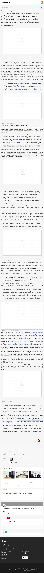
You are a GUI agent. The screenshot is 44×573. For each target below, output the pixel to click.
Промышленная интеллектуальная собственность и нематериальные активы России (22, 340)
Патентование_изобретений (25, 446)
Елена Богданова (13, 462)
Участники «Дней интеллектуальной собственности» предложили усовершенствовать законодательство (21, 481)
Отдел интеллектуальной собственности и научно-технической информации (23, 456)
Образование (25, 543)
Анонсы (5, 491)
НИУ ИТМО (26, 448)
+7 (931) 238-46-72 (4, 554)
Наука (23, 541)
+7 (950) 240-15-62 (4, 555)
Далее (39, 498)
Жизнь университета (26, 547)
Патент (12, 446)
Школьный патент (21, 338)
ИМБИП (17, 446)
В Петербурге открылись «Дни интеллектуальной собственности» (8, 480)
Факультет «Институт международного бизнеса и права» (19, 454)
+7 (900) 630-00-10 (4, 552)
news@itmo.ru (9, 513)
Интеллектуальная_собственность (17, 448)
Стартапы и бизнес (26, 545)
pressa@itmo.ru (4, 560)
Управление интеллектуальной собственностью (18, 344)
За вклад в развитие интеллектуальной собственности (28, 341)
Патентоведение (17, 142)
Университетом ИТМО (27, 564)
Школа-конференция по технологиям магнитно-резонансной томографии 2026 (17, 493)
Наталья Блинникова (32, 440)
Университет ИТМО (12, 521)
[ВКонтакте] (41, 7)
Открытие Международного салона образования (34, 480)
